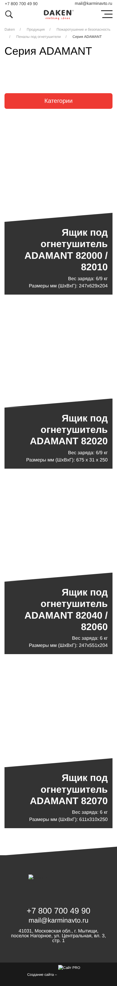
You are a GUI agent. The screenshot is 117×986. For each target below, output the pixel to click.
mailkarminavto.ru (93, 3)
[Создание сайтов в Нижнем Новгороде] (74, 974)
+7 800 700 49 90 (21, 4)
